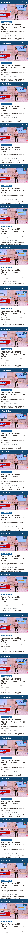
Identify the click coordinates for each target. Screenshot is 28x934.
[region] (14, 467)
